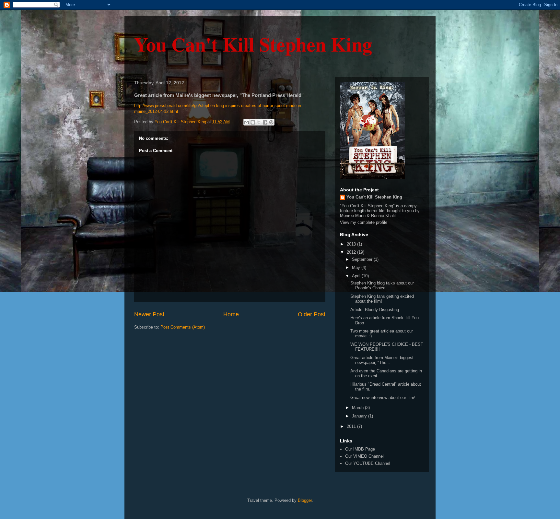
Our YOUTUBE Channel (367, 463)
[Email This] (246, 122)
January (360, 416)
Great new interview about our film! (382, 397)
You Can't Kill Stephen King (253, 44)
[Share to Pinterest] (271, 122)
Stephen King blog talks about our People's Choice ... (382, 286)
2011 (352, 426)
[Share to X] (259, 122)
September (363, 259)
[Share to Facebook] (265, 122)
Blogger (305, 500)
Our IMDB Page (360, 449)
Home (231, 314)
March (358, 407)
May (356, 267)
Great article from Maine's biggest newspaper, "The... (382, 360)
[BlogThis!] (253, 122)
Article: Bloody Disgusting (374, 309)
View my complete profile (363, 222)
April (357, 275)
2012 (352, 252)
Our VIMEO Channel (364, 456)
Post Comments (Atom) (182, 327)
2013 (352, 244)
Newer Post (149, 314)
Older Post (311, 314)
